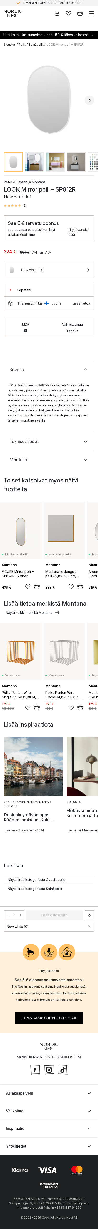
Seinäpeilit (36, 44)
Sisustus (10, 44)
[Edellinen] (8, 100)
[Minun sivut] (57, 13)
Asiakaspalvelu (19, 1093)
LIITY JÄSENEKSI (39, 4)
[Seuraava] (89, 100)
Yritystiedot (16, 1145)
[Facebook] (35, 1069)
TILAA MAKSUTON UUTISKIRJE (49, 1018)
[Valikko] (91, 13)
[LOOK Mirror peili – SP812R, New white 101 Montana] (49, 100)
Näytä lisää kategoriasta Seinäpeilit (35, 889)
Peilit (22, 44)
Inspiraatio (15, 1128)
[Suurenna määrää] (20, 915)
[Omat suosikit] (68, 13)
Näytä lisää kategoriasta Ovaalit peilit (36, 880)
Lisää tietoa (81, 303)
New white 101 (18, 926)
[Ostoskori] (80, 13)
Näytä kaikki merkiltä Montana (29, 612)
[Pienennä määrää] (7, 915)
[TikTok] (63, 1069)
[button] (15, 205)
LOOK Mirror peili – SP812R (65, 44)
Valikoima (14, 1110)
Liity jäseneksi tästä (78, 232)
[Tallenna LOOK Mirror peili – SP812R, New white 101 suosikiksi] (89, 915)
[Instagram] (49, 1069)
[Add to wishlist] (28, 587)
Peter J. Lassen (15, 182)
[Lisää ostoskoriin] (37, 586)
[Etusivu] (13, 13)
